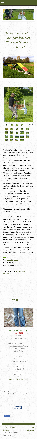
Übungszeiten (18, 396)
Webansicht (30, 430)
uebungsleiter (20, 271)
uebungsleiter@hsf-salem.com (18, 379)
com (8, 273)
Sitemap (6, 430)
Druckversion (10, 427)
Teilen (7, 416)
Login (32, 427)
